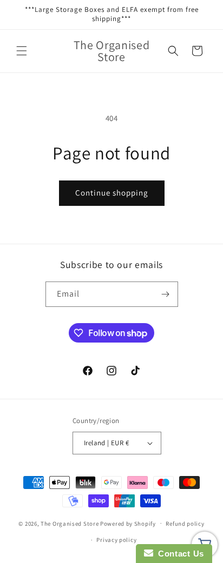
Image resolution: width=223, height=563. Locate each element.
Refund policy (185, 523)
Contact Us (178, 553)
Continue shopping (111, 192)
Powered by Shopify (128, 523)
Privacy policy (116, 540)
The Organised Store (70, 523)
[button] (22, 51)
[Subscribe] (166, 294)
